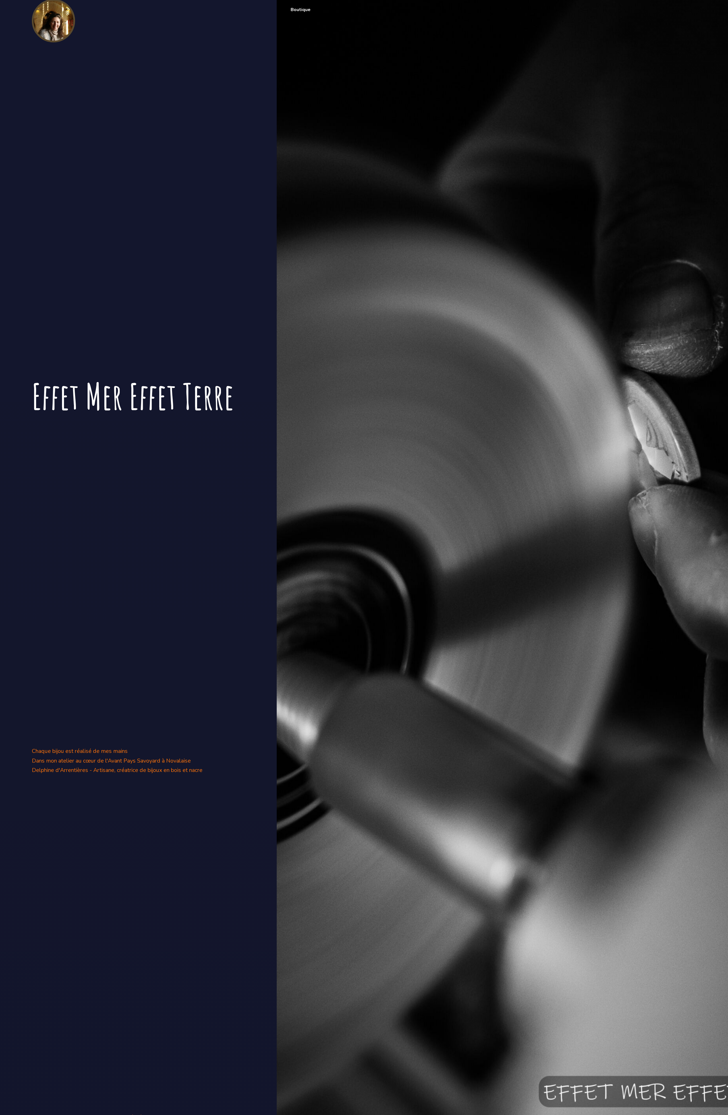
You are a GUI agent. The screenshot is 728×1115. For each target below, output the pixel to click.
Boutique (301, 10)
